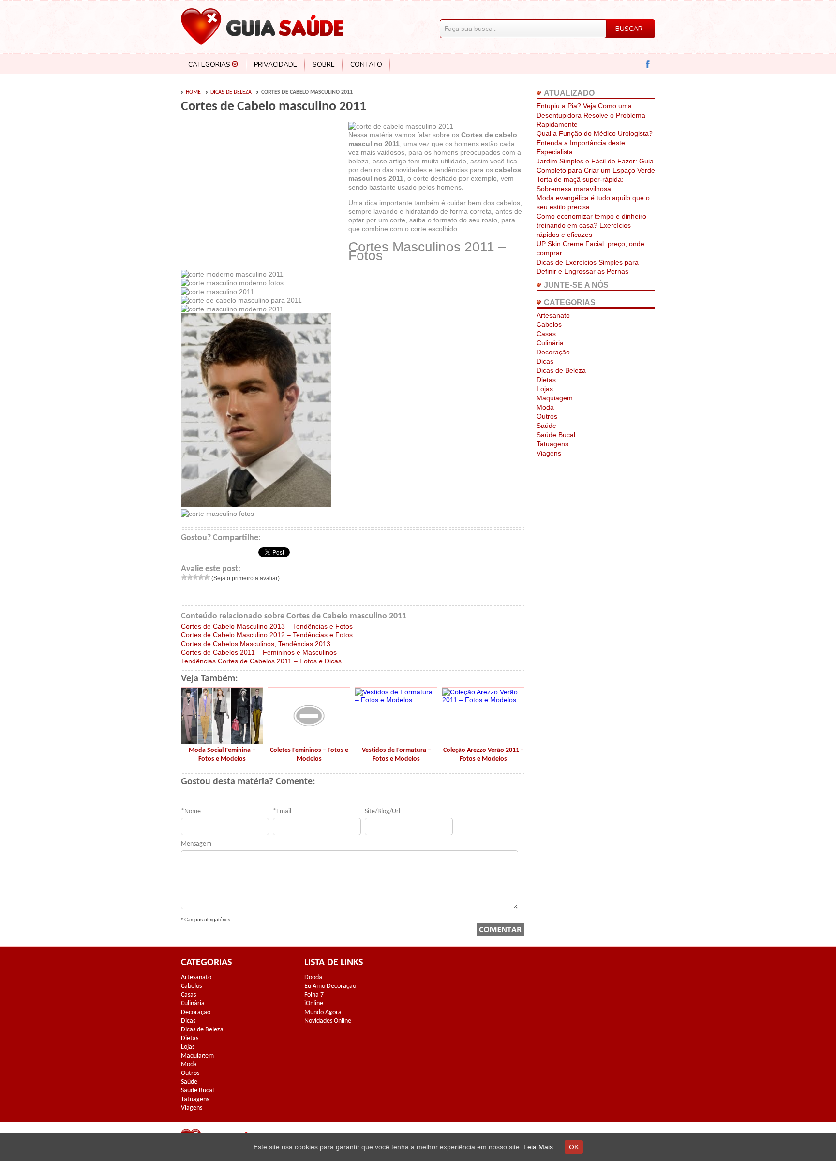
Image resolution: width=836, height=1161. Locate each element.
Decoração (553, 352)
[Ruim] (190, 577)
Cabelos (549, 324)
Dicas (545, 361)
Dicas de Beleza (231, 92)
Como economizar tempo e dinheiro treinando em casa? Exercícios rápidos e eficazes (591, 225)
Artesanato (553, 315)
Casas (546, 334)
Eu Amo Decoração (330, 986)
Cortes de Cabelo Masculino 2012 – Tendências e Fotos (267, 635)
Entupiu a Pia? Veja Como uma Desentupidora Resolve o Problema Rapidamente (591, 115)
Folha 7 (314, 995)
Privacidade (275, 64)
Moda (545, 407)
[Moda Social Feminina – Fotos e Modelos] (222, 741)
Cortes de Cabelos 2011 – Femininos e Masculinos (259, 652)
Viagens (549, 453)
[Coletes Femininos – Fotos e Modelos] (309, 741)
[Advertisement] (262, 194)
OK (574, 1147)
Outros (547, 416)
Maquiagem (555, 398)
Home (193, 92)
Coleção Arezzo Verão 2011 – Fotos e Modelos (483, 755)
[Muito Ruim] (184, 577)
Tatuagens (552, 444)
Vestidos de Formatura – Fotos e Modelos (396, 755)
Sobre (324, 64)
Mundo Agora (323, 1012)
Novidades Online (327, 1021)
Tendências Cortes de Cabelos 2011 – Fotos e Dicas (261, 661)
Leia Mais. (539, 1147)
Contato (366, 64)
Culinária (550, 343)
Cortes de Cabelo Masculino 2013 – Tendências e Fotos (267, 626)
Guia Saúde (262, 26)
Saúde (546, 425)
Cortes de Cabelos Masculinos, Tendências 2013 (255, 643)
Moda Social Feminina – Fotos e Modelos (222, 755)
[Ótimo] (207, 577)
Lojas (545, 389)
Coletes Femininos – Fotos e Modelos (309, 755)
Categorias (209, 64)
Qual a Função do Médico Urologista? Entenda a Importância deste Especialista (595, 143)
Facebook (648, 64)
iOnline (313, 1003)
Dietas (546, 379)
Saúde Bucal (556, 435)
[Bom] (201, 577)
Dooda (313, 977)
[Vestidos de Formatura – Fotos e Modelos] (396, 700)
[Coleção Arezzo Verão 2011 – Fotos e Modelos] (483, 700)
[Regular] (195, 577)
